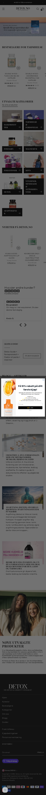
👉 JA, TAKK (30, 407)
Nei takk (30, 410)
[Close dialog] (43, 380)
